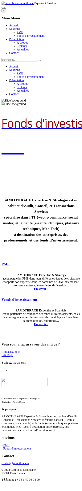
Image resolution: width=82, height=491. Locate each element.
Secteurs (22, 46)
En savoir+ (41, 288)
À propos (22, 42)
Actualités (23, 49)
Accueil (13, 25)
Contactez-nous (11, 351)
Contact (13, 52)
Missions (14, 28)
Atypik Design (19, 402)
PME (20, 32)
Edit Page (7, 355)
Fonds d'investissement (30, 35)
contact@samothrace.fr (15, 463)
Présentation (16, 39)
